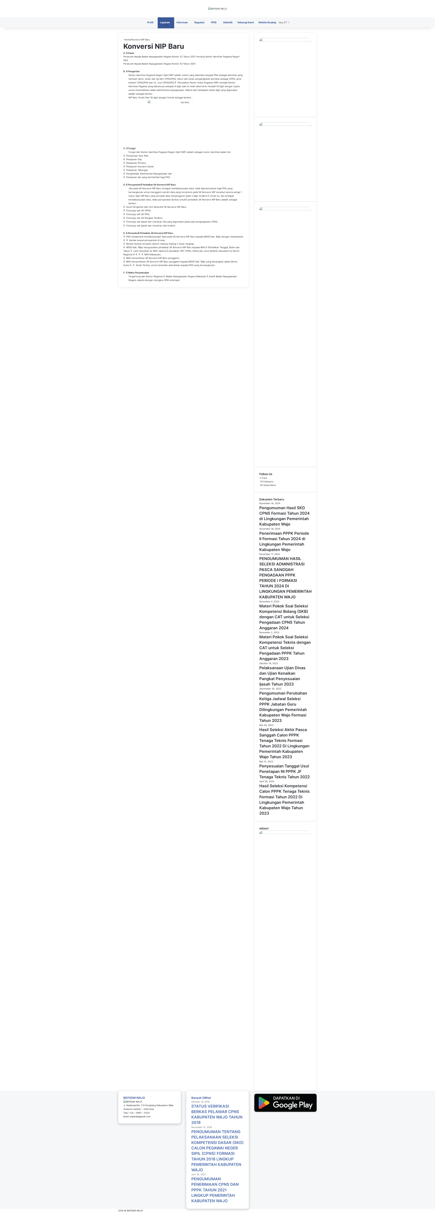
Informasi (182, 22)
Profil (150, 22)
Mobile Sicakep (267, 22)
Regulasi (199, 22)
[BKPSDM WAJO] (217, 9)
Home (126, 39)
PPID (213, 22)
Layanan (165, 22)
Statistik (228, 22)
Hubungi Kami (245, 22)
